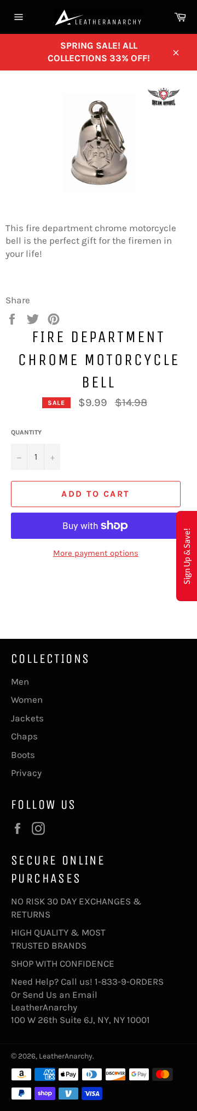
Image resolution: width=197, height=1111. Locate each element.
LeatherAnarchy (65, 1056)
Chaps (24, 736)
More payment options (95, 553)
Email (84, 994)
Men (20, 681)
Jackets (27, 718)
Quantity (26, 432)
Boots (23, 754)
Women (27, 699)
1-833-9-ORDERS (130, 981)
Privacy (26, 772)
